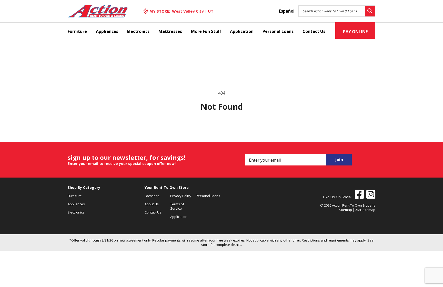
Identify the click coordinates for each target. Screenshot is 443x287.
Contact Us (314, 31)
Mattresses (170, 31)
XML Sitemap (365, 209)
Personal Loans (278, 31)
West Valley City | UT (192, 11)
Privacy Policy (180, 195)
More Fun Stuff (206, 31)
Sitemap (345, 209)
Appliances (107, 31)
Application (242, 31)
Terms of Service (177, 206)
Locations (152, 195)
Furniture (77, 31)
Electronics (138, 31)
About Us (152, 204)
